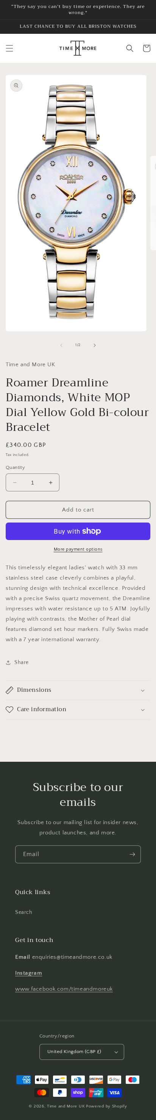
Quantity (15, 467)
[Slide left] (61, 345)
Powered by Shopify (106, 1106)
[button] (9, 48)
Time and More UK (66, 1106)
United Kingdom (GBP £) (74, 1051)
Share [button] (21, 662)
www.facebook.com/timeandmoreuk (64, 989)
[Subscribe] (132, 854)
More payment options (78, 549)
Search (24, 912)
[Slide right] (94, 345)
